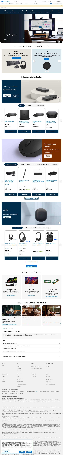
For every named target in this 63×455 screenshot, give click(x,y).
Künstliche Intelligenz (5, 374)
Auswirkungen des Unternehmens (21, 384)
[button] (44, 1)
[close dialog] (61, 5)
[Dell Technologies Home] (5, 1)
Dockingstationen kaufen (7, 96)
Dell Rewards (48, 376)
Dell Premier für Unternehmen (57, 3)
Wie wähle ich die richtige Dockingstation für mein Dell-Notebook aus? (14, 353)
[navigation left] (5, 105)
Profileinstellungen (19, 368)
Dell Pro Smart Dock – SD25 (37, 122)
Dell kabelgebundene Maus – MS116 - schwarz (51, 181)
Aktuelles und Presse (20, 381)
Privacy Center (48, 381)
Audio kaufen (7, 217)
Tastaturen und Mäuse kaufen (48, 156)
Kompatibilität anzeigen (15, 96)
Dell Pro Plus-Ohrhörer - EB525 (51, 244)
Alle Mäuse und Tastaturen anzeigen (31, 198)
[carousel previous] (34, 61)
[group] (46, 61)
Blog (47, 374)
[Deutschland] (2, 8)
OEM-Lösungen (34, 376)
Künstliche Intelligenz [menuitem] (4, 3)
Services (3, 379)
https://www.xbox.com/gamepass (25, 453)
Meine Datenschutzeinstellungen (31, 391)
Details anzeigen (11, 131)
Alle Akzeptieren (28, 451)
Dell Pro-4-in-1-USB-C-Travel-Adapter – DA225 (24, 122)
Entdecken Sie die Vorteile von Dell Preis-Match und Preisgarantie (51, 323)
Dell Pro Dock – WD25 (9, 121)
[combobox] (24, 1)
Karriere (18, 376)
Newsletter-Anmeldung (49, 379)
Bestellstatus (18, 366)
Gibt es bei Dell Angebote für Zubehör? (9, 348)
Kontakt (47, 366)
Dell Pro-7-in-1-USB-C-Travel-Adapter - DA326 (51, 122)
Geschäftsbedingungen (14, 391)
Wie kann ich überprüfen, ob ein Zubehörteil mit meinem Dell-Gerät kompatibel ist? (16, 345)
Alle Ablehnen (22, 451)
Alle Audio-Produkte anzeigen (31, 261)
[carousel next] (59, 61)
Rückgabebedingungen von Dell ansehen (9, 324)
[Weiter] (60, 120)
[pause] (45, 71)
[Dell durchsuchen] (34, 1)
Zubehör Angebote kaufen (16, 57)
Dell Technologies (4, 389)
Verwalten (6, 451)
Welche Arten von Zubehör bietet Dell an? (10, 343)
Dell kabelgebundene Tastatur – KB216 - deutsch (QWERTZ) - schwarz (38, 181)
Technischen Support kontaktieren (36, 366)
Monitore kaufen (31, 295)
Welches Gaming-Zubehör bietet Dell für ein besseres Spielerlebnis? (14, 351)
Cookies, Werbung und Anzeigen (44, 391)
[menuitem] (11, 4)
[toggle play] (59, 101)
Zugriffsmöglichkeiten (5, 393)
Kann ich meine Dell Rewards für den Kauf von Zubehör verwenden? (14, 356)
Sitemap (3, 365)
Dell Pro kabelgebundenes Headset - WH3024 (38, 244)
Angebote (3, 381)
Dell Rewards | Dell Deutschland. (44, 411)
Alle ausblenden (11, 328)
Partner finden (34, 374)
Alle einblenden (5, 328)
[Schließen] (32, 441)
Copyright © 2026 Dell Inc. (5, 391)
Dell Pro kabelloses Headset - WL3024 (23, 244)
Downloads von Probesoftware (50, 384)
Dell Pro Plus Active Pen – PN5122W (24, 181)
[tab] (21, 105)
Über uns (18, 374)
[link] (49, 1)
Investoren (18, 379)
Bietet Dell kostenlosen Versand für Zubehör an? (11, 359)
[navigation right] (62, 11)
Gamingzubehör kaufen (11, 295)
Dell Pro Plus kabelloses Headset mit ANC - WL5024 (11, 244)
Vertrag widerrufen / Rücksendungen (37, 368)
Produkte (3, 376)
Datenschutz (22, 391)
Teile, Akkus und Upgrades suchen (51, 296)
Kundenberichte (19, 386)
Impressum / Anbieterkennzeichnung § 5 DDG (16, 393)
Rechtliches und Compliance (55, 391)
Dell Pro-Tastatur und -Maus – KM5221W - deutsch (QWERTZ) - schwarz (10, 182)
